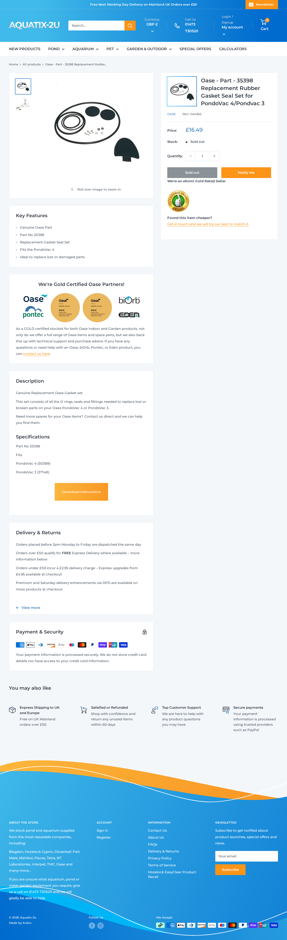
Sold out (192, 172)
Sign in (102, 830)
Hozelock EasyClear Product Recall (172, 874)
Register (104, 837)
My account (232, 27)
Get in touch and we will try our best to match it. (208, 224)
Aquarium (83, 49)
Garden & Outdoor (147, 49)
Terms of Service (162, 865)
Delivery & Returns (163, 851)
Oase (171, 114)
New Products (24, 49)
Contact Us (157, 830)
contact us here (36, 354)
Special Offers (195, 49)
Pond (54, 49)
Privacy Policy (160, 858)
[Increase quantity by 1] (214, 156)
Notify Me (246, 172)
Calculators (233, 49)
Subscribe (230, 869)
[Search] (130, 25)
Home (13, 64)
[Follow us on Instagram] (100, 926)
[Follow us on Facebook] (92, 926)
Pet (110, 49)
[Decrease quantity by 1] (190, 156)
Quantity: (175, 156)
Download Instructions (81, 492)
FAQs (152, 844)
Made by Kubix (20, 923)
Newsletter (265, 4)
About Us (156, 837)
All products (32, 64)
